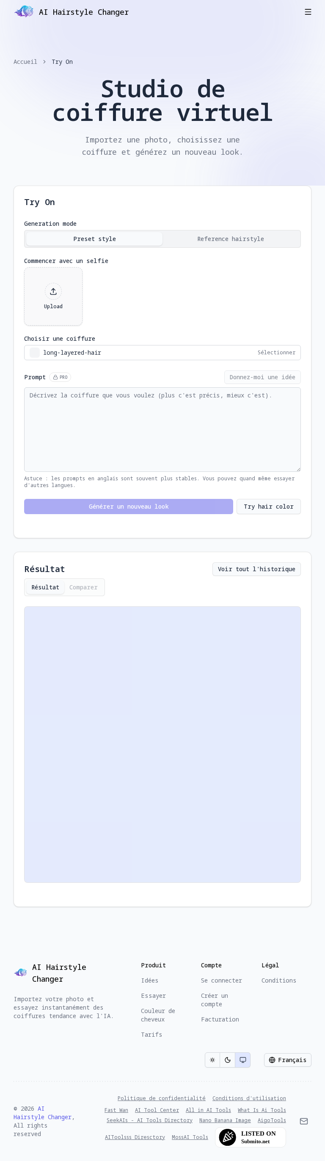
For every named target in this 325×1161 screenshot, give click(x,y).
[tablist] (162, 239)
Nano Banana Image (225, 1120)
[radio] (212, 1060)
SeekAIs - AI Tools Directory (150, 1120)
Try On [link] (62, 62)
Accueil (25, 62)
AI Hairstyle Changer (43, 1112)
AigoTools (272, 1120)
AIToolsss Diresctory (135, 1137)
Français (292, 1060)
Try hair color (269, 506)
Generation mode (50, 224)
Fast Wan (116, 1110)
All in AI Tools (208, 1110)
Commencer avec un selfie (66, 261)
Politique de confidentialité (162, 1098)
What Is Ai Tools (262, 1110)
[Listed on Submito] (250, 1137)
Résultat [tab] (45, 587)
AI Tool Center (157, 1110)
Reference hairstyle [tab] (230, 239)
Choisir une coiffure (59, 339)
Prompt (45, 377)
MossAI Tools (190, 1137)
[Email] (303, 1121)
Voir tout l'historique (256, 569)
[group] (228, 1060)
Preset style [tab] (94, 239)
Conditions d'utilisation (249, 1098)
